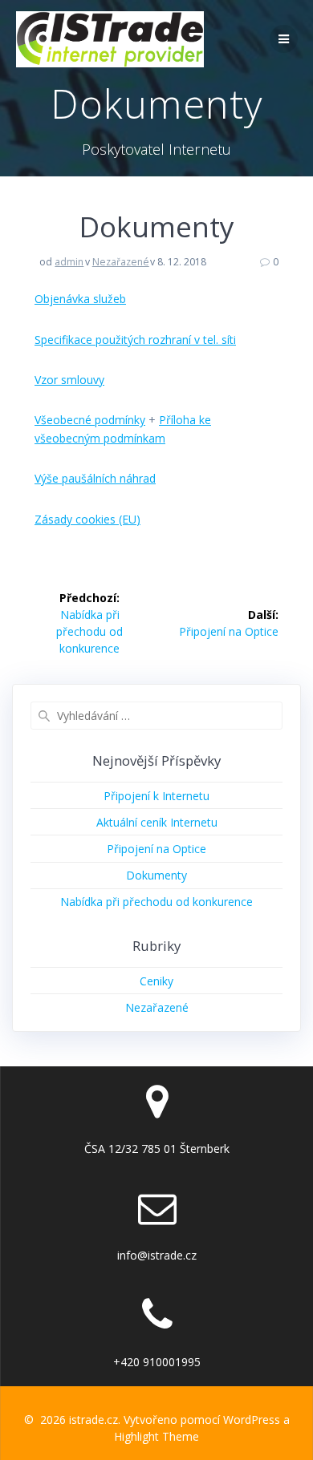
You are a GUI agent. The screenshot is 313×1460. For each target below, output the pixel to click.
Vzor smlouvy (69, 379)
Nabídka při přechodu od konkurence (156, 901)
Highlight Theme (156, 1436)
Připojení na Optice (156, 848)
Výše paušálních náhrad (95, 478)
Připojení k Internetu (156, 795)
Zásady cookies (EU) (87, 519)
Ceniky (156, 981)
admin (69, 262)
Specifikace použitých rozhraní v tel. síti (135, 339)
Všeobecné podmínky (90, 419)
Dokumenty (156, 875)
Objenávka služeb (80, 298)
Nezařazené (120, 262)
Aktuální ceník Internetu (156, 822)
